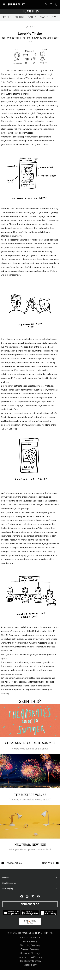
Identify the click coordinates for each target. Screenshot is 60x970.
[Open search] (46, 4)
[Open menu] (4, 4)
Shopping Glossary (30, 945)
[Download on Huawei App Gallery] (48, 912)
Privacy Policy (30, 941)
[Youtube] (38, 896)
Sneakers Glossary (30, 953)
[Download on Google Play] (30, 912)
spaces (44, 17)
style (55, 17)
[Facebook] (21, 896)
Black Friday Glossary (30, 961)
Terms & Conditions (30, 938)
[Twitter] (32, 896)
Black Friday (30, 965)
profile (6, 17)
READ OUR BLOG (30, 904)
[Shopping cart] (56, 4)
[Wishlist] (51, 4)
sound (32, 17)
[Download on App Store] (12, 912)
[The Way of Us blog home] (30, 11)
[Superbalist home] (16, 4)
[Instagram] (27, 896)
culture (19, 17)
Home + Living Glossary (30, 957)
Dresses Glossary (30, 949)
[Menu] (39, 919)
